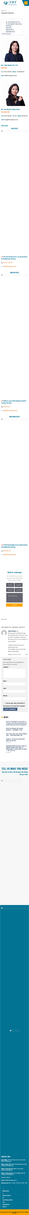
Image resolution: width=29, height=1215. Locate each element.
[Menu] (26, 3)
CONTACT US (4, 10)
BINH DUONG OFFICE (10, 32)
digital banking (12, 631)
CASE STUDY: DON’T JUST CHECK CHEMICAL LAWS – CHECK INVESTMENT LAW (16, 734)
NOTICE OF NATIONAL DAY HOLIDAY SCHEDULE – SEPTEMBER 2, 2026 (14, 729)
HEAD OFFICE (9, 28)
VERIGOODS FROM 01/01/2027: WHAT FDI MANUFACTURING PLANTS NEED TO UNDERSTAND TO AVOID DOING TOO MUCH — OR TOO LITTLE (16, 748)
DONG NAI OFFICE (10, 30)
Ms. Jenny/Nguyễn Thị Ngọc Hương (14, 24)
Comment (6, 667)
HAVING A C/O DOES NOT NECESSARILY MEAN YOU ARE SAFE (15, 739)
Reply (27, 654)
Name (5, 681)
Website (5, 696)
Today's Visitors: (6, 1195)
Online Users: (6, 1191)
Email (5, 688)
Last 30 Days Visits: (7, 1200)
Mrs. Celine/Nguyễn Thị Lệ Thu (13, 22)
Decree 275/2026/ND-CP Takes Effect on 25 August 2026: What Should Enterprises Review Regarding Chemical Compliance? (16, 723)
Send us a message (6, 34)
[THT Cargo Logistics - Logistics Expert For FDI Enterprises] (11, 5)
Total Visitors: (6, 1204)
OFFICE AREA (8, 26)
